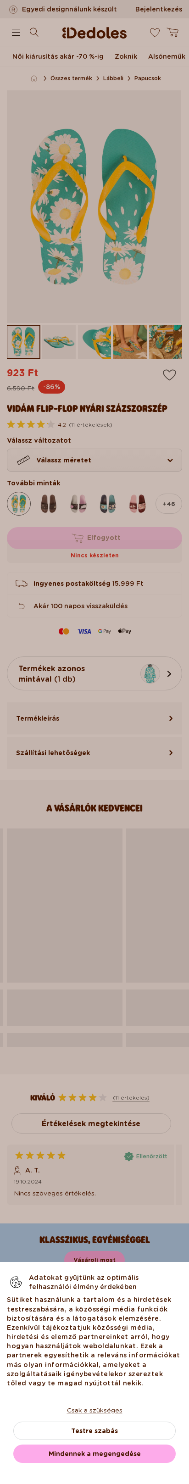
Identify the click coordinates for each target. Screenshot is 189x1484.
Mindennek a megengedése (95, 1453)
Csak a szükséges (94, 1410)
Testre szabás (94, 1430)
